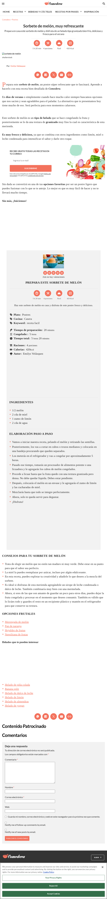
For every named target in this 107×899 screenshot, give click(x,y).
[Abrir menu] (3, 4)
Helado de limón (14, 697)
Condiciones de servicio (35, 175)
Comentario (11, 759)
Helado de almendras (17, 701)
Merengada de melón (17, 621)
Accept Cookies (53, 894)
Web (7, 807)
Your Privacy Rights (53, 878)
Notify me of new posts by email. (20, 832)
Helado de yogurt (14, 705)
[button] (45, 273)
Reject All (53, 886)
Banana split (12, 688)
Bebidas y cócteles (40, 11)
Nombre (9, 787)
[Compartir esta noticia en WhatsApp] (37, 75)
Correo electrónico (14, 797)
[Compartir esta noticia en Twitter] (53, 75)
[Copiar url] (69, 75)
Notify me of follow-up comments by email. (25, 825)
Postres (15, 20)
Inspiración (91, 11)
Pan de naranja (13, 626)
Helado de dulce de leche (19, 693)
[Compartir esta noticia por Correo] (61, 75)
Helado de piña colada (17, 684)
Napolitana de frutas (16, 634)
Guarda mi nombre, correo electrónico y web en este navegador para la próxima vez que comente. (54, 816)
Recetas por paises (67, 11)
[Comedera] (53, 3)
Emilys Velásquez (18, 66)
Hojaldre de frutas (15, 630)
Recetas (18, 11)
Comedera (6, 20)
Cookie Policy (48, 872)
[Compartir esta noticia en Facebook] (45, 75)
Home (6, 11)
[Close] (102, 867)
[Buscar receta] (104, 4)
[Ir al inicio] (14, 856)
